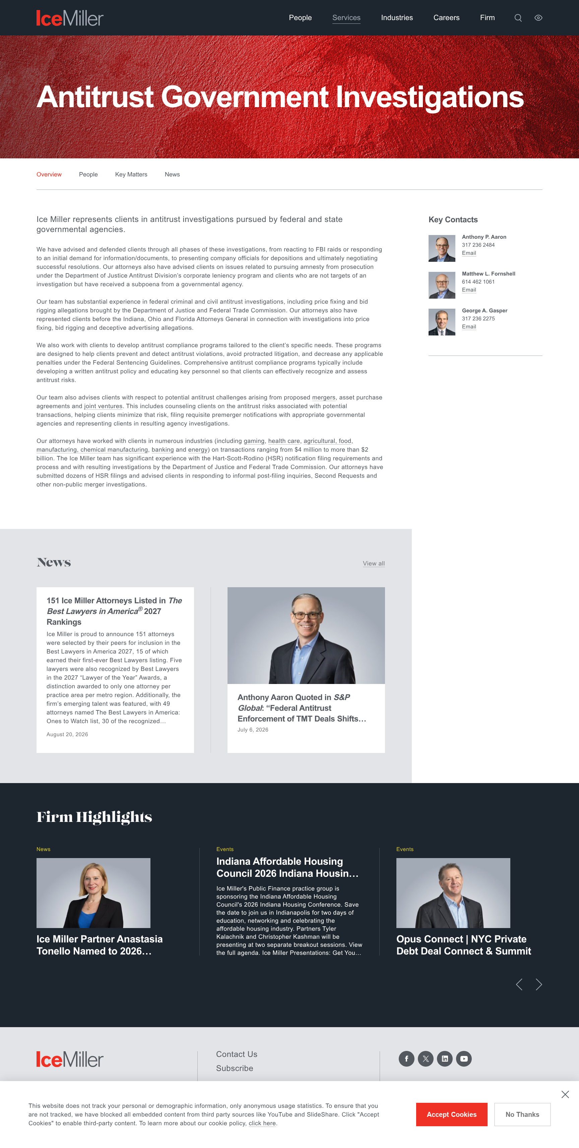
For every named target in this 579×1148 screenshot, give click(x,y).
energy (198, 449)
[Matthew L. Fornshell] (442, 285)
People (88, 174)
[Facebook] (406, 1059)
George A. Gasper (484, 311)
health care (284, 441)
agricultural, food (327, 441)
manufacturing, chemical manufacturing (92, 449)
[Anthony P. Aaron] (442, 248)
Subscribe (234, 1068)
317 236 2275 (478, 319)
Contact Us (237, 1054)
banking (163, 449)
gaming (254, 441)
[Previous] (519, 984)
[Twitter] (426, 1059)
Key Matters (131, 174)
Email (469, 253)
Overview (49, 174)
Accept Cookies (452, 1114)
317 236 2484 (478, 245)
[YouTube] (464, 1059)
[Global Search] (518, 17)
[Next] (539, 984)
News (172, 174)
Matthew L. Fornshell (488, 274)
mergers (324, 397)
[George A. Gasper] (442, 322)
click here (262, 1123)
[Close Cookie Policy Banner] (565, 1094)
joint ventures (103, 406)
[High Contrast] (538, 17)
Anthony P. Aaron (484, 237)
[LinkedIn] (445, 1059)
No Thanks (522, 1114)
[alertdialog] (289, 1114)
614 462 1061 (478, 282)
